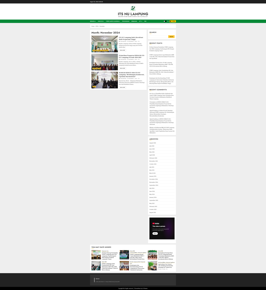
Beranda (92, 21)
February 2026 (153, 158)
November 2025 (153, 161)
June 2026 (152, 149)
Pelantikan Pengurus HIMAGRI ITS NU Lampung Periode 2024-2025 (131, 56)
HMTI (94, 86)
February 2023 (153, 206)
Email (173, 21)
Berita (131, 251)
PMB (145, 21)
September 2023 (153, 200)
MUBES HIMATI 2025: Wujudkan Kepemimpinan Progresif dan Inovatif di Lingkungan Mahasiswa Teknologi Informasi (162, 121)
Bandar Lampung (134, 261)
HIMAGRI (95, 68)
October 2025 (152, 164)
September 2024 (153, 185)
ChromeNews (137, 288)
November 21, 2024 (133, 41)
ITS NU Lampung (133, 14)
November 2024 (153, 182)
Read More (122, 50)
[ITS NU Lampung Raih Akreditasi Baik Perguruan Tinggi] (104, 44)
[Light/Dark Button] (165, 21)
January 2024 (152, 197)
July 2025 (151, 167)
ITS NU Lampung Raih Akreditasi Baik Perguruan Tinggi (131, 38)
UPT (140, 21)
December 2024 (153, 179)
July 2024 (151, 188)
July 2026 (151, 146)
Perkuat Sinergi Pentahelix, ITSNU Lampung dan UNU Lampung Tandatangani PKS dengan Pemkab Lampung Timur (161, 48)
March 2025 (152, 173)
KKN (134, 251)
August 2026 (152, 143)
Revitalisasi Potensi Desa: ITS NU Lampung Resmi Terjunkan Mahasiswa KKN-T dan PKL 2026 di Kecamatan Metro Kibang (161, 64)
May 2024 (151, 194)
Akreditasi (95, 50)
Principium (153, 102)
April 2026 (152, 155)
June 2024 (152, 191)
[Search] (168, 21)
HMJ (99, 68)
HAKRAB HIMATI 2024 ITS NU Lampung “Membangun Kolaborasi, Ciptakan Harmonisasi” (131, 74)
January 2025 (152, 176)
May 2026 (151, 152)
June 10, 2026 (162, 269)
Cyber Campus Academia (112, 21)
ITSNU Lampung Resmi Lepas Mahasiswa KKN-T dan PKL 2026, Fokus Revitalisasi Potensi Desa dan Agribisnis (161, 56)
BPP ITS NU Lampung (103, 50)
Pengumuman (125, 21)
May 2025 (151, 170)
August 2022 (152, 212)
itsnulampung (123, 41)
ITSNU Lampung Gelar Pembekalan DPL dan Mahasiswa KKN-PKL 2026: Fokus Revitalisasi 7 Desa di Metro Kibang (161, 72)
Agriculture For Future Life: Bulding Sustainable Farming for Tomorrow (165, 265)
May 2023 (151, 203)
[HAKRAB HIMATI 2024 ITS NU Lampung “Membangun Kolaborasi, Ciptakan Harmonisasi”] (104, 80)
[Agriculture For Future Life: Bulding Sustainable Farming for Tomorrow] (152, 265)
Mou (108, 251)
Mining (151, 127)
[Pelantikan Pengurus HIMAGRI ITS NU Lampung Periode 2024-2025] (104, 62)
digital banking (154, 110)
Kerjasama (134, 21)
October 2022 (152, 209)
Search (152, 32)
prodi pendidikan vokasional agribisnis (138, 252)
